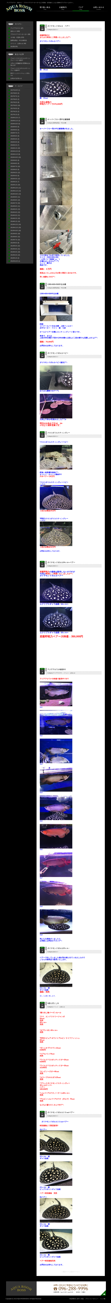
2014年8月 (14, 200)
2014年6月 (14, 206)
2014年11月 (14, 191)
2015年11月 (14, 154)
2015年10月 (14, 157)
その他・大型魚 (15, 37)
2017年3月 (14, 108)
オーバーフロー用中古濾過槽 (58, 119)
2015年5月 (14, 172)
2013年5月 (14, 246)
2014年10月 (14, 194)
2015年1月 (14, 185)
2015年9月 (14, 160)
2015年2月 (14, 182)
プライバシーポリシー (91, 1298)
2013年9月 (14, 233)
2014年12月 (14, 188)
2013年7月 (14, 240)
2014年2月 (14, 218)
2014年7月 (14, 203)
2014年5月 (14, 209)
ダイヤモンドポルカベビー (57, 353)
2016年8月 (14, 130)
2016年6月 (14, 136)
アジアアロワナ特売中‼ (56, 669)
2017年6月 (14, 99)
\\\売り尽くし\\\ (53, 1003)
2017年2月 (14, 111)
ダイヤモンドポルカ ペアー (58, 26)
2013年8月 (14, 236)
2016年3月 (14, 142)
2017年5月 (14, 102)
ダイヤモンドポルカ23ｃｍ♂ (58, 948)
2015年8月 (14, 163)
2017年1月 (14, 114)
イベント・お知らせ (69, 673)
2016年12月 (14, 117)
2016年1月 (14, 148)
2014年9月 (14, 197)
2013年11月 (14, 227)
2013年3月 (14, 252)
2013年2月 (14, 255)
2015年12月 (14, 151)
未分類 (13, 46)
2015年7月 (14, 166)
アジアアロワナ (57, 673)
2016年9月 (14, 127)
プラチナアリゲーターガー (19, 34)
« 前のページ (66, 1272)
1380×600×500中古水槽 (56, 284)
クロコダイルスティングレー (58, 433)
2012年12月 (14, 261)
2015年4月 (14, 175)
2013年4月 (14, 249)
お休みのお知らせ (16, 78)
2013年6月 (14, 243)
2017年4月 (14, 105)
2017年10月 (14, 90)
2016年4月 (14, 139)
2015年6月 (14, 169)
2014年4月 (14, 212)
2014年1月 (14, 221)
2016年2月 (14, 145)
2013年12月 (14, 224)
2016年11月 (14, 120)
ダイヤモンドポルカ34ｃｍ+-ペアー (61, 562)
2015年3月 (14, 178)
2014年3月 (14, 215)
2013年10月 (14, 230)
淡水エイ (55, 29)
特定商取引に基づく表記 (76, 1298)
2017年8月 (14, 93)
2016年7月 (14, 133)
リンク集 (102, 1298)
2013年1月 (14, 258)
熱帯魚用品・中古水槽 (59, 123)
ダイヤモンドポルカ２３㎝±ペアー (60, 1112)
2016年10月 (14, 124)
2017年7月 (14, 96)
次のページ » (75, 1272)
